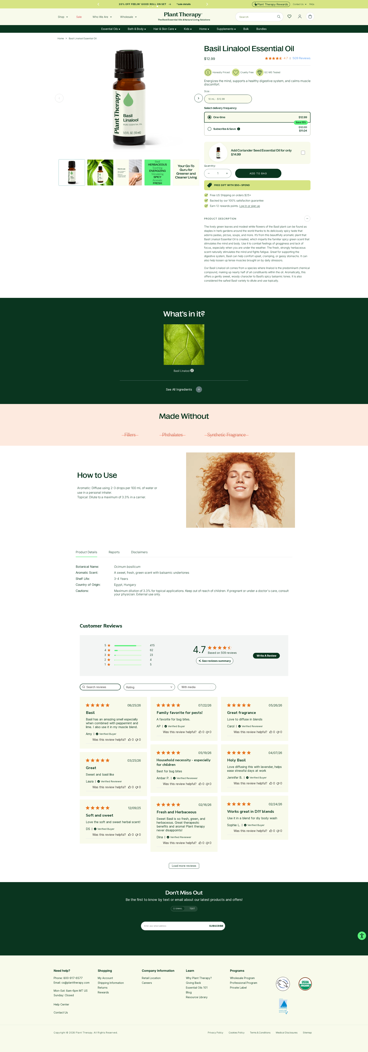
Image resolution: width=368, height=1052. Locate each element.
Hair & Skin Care (164, 28)
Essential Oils (110, 28)
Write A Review (266, 655)
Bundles (261, 28)
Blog (189, 992)
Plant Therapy (84, 1032)
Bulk (246, 28)
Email (179, 908)
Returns (103, 987)
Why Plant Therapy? (199, 978)
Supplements (225, 28)
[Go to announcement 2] (152, 5)
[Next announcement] (207, 4)
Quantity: (210, 165)
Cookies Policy (237, 1032)
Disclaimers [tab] (139, 552)
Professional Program (243, 982)
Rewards (103, 992)
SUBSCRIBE (216, 925)
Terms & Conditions (260, 1032)
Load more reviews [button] (184, 865)
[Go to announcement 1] (148, 5)
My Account (105, 978)
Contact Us (61, 1012)
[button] (298, 4)
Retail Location (151, 978)
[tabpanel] (184, 581)
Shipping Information (111, 982)
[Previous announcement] (98, 4)
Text (192, 908)
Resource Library (197, 997)
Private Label (238, 987)
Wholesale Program (242, 978)
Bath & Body (136, 28)
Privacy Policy (215, 1032)
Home (203, 28)
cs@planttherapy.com (76, 982)
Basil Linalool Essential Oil (83, 38)
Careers (147, 982)
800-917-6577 (73, 978)
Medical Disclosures (286, 1032)
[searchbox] (100, 687)
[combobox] (259, 16)
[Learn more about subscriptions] (238, 129)
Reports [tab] (114, 552)
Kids (187, 28)
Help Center (61, 1004)
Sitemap (307, 1032)
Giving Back (193, 982)
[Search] (279, 16)
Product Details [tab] (86, 552)
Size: (207, 91)
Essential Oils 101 (197, 987)
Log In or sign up (249, 205)
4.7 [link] (286, 58)
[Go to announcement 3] (157, 5)
